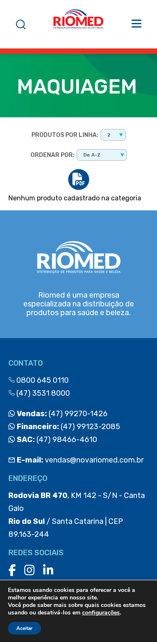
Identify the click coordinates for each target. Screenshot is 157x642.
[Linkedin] (48, 570)
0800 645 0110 (42, 380)
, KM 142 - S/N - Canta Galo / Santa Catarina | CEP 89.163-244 (76, 515)
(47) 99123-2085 (67, 426)
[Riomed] (78, 24)
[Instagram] (29, 570)
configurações (101, 613)
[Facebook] (12, 570)
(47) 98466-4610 (56, 439)
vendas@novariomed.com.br (80, 460)
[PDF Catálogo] (78, 179)
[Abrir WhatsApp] (136, 621)
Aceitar (24, 628)
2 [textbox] (109, 135)
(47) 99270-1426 (61, 413)
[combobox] (113, 135)
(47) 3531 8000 (42, 393)
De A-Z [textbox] (91, 155)
